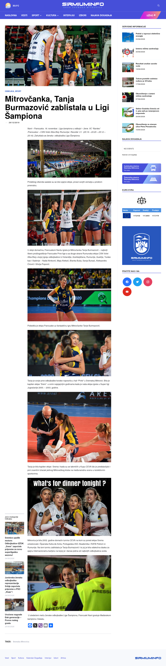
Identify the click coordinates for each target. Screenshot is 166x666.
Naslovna (11, 15)
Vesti (24, 15)
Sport (35, 15)
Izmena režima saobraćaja (147, 49)
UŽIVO (150, 15)
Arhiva (63, 658)
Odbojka (9, 91)
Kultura (51, 15)
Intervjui (69, 15)
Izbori (82, 15)
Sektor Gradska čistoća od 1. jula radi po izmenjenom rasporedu (147, 111)
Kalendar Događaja (34, 658)
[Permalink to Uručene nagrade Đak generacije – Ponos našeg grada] (14, 605)
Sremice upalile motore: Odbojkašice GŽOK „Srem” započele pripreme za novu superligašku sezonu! (14, 546)
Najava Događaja (101, 15)
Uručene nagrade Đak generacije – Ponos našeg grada (13, 619)
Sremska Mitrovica (21, 641)
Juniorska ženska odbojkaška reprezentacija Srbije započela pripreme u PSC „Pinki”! (13, 584)
